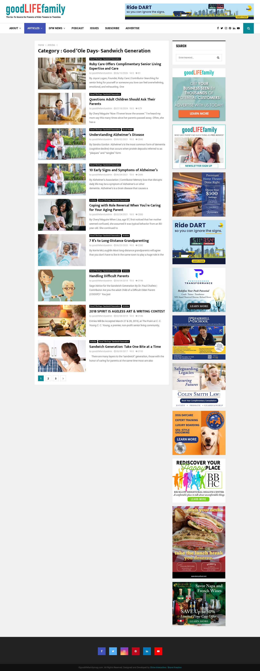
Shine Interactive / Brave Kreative (165, 667)
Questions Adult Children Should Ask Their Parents (122, 101)
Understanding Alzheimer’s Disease (116, 135)
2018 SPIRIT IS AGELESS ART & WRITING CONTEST (127, 311)
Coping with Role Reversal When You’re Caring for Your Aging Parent (125, 207)
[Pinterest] (231, 28)
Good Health (128, 130)
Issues (94, 28)
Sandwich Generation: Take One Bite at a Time (125, 347)
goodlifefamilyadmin (102, 73)
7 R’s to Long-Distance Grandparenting (119, 241)
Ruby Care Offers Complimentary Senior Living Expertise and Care (125, 66)
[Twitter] (223, 28)
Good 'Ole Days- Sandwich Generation (105, 59)
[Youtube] (239, 28)
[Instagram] (227, 28)
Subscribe (112, 28)
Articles (93, 200)
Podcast (78, 28)
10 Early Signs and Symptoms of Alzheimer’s (123, 170)
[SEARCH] (218, 57)
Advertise (132, 28)
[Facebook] (219, 28)
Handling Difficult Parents (109, 276)
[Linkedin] (235, 28)
